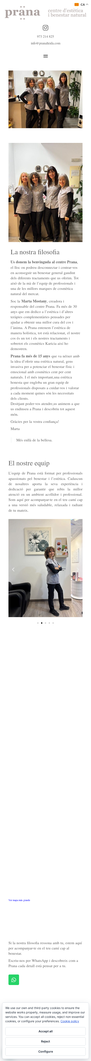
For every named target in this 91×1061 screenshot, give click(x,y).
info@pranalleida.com (45, 43)
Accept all (46, 1031)
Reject (45, 1041)
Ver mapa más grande (19, 900)
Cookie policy (70, 1021)
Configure (45, 1051)
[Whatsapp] (13, 979)
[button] (45, 56)
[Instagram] (45, 28)
